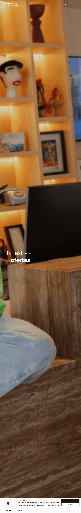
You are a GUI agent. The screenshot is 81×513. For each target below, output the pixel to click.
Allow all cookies (70, 500)
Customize (70, 504)
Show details (19, 510)
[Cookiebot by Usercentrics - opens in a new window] (8, 510)
